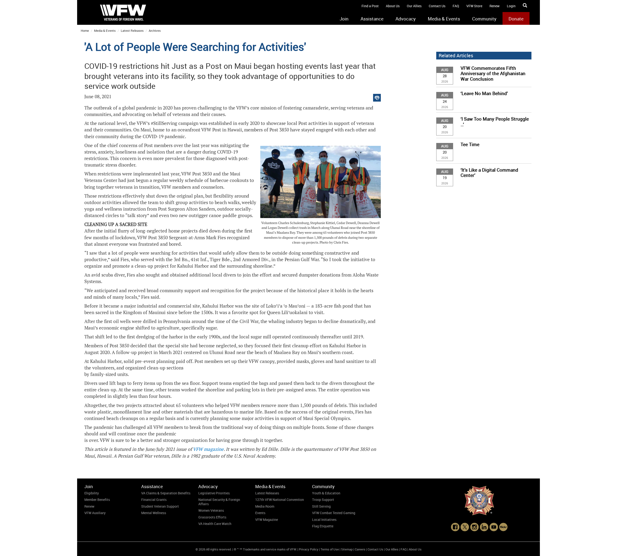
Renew (495, 6)
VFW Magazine (266, 519)
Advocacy (406, 19)
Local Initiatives (324, 519)
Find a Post (370, 6)
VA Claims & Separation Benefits (165, 493)
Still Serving (321, 506)
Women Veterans (211, 510)
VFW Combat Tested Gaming (333, 513)
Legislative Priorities (214, 493)
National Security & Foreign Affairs (219, 501)
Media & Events (444, 19)
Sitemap (347, 549)
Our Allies (414, 6)
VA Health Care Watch (214, 523)
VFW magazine (208, 449)
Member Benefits (97, 499)
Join (344, 19)
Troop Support (323, 499)
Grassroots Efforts (212, 517)
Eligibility (91, 493)
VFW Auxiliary (95, 513)
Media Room (264, 506)
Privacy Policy (308, 549)
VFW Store (474, 6)
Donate (516, 19)
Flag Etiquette (322, 526)
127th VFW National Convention (279, 499)
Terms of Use (330, 549)
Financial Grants (154, 499)
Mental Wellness (153, 513)
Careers (360, 549)
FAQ (456, 6)
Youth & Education (326, 493)
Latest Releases (132, 30)
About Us (393, 6)
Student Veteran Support (160, 506)
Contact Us (437, 6)
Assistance (372, 19)
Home (85, 30)
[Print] (377, 97)
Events (260, 513)
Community (484, 19)
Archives (155, 30)
